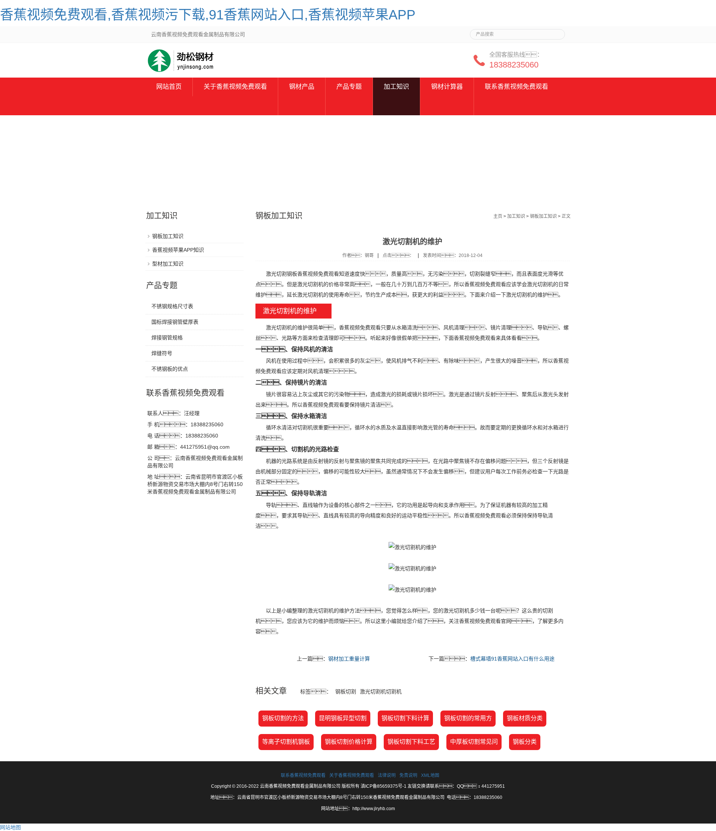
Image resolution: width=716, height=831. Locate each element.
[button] (235, 105)
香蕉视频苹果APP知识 (178, 250)
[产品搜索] (556, 32)
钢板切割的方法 (283, 718)
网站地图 (10, 827)
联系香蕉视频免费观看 (516, 86)
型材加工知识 (167, 264)
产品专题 (349, 86)
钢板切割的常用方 (468, 718)
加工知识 (396, 86)
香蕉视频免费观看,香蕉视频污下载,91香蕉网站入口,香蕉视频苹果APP (207, 14)
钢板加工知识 (543, 216)
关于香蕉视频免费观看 (235, 86)
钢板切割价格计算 (349, 742)
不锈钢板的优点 (169, 369)
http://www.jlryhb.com (373, 808)
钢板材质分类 (525, 718)
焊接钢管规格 (167, 338)
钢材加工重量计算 (349, 659)
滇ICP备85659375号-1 (383, 786)
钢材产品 (301, 86)
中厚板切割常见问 (474, 742)
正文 (566, 216)
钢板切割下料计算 (405, 718)
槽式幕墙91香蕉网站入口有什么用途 (512, 659)
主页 (497, 216)
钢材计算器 (447, 86)
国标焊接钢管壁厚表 (174, 322)
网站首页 (169, 86)
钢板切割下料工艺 (411, 742)
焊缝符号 (161, 353)
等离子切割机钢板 (286, 742)
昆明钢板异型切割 (343, 718)
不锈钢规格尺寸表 (172, 306)
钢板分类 (525, 742)
